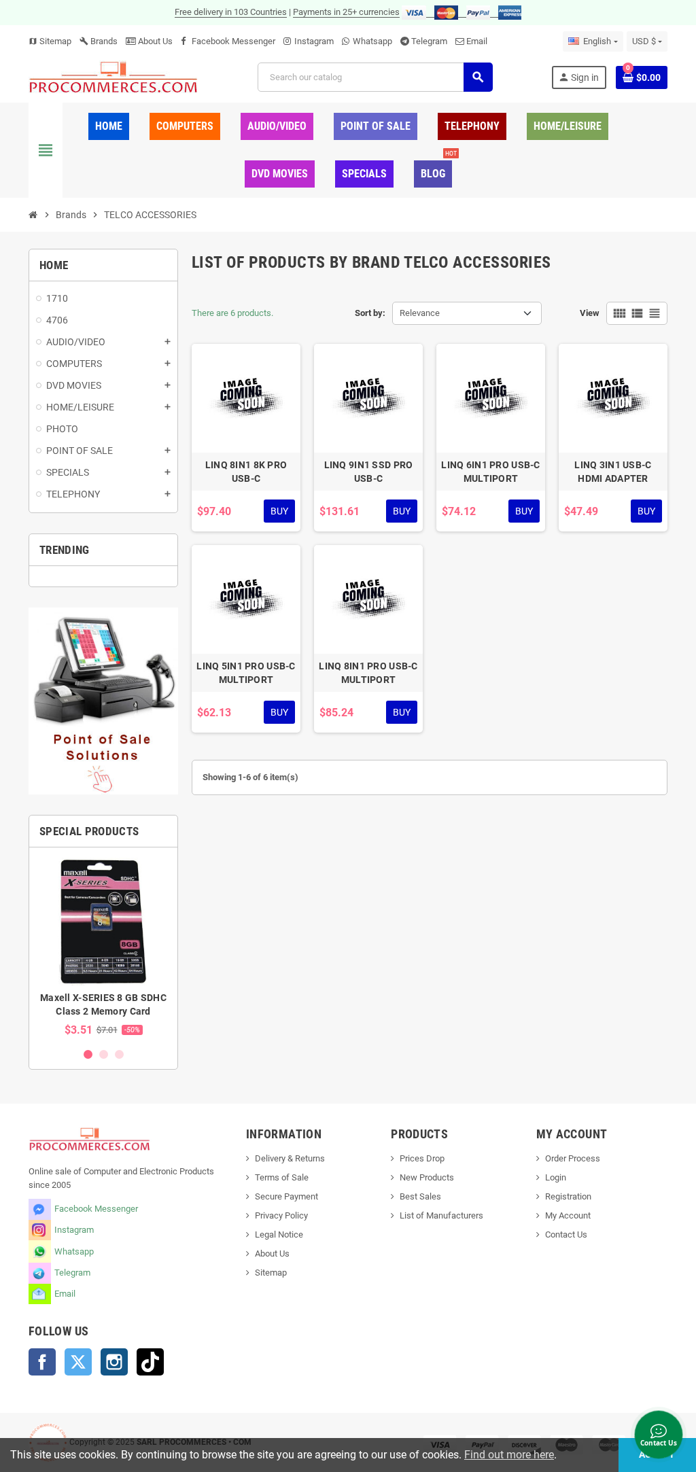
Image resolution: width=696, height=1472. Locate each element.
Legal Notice (279, 1234)
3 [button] (119, 1054)
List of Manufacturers (441, 1215)
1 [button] (88, 1054)
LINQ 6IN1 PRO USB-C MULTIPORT (490, 471)
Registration (568, 1196)
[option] (103, 947)
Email (476, 41)
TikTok (150, 1361)
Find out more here (509, 1454)
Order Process (572, 1158)
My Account (568, 1215)
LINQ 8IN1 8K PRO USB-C (246, 471)
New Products (427, 1177)
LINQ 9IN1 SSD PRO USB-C (368, 471)
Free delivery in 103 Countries (231, 12)
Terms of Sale (282, 1177)
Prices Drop (422, 1158)
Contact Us (566, 1234)
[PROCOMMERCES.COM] (113, 76)
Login (555, 1177)
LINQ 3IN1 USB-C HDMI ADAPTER (612, 471)
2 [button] (103, 1054)
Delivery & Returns (290, 1158)
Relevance (420, 313)
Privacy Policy (281, 1215)
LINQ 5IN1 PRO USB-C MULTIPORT (245, 673)
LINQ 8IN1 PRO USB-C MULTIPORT (368, 673)
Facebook (42, 1361)
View (589, 313)
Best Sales (420, 1196)
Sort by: (370, 313)
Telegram (429, 41)
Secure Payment (286, 1196)
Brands (99, 41)
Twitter (78, 1361)
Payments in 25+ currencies (346, 12)
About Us (154, 41)
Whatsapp (372, 41)
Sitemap (50, 41)
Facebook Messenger (233, 41)
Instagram (314, 41)
